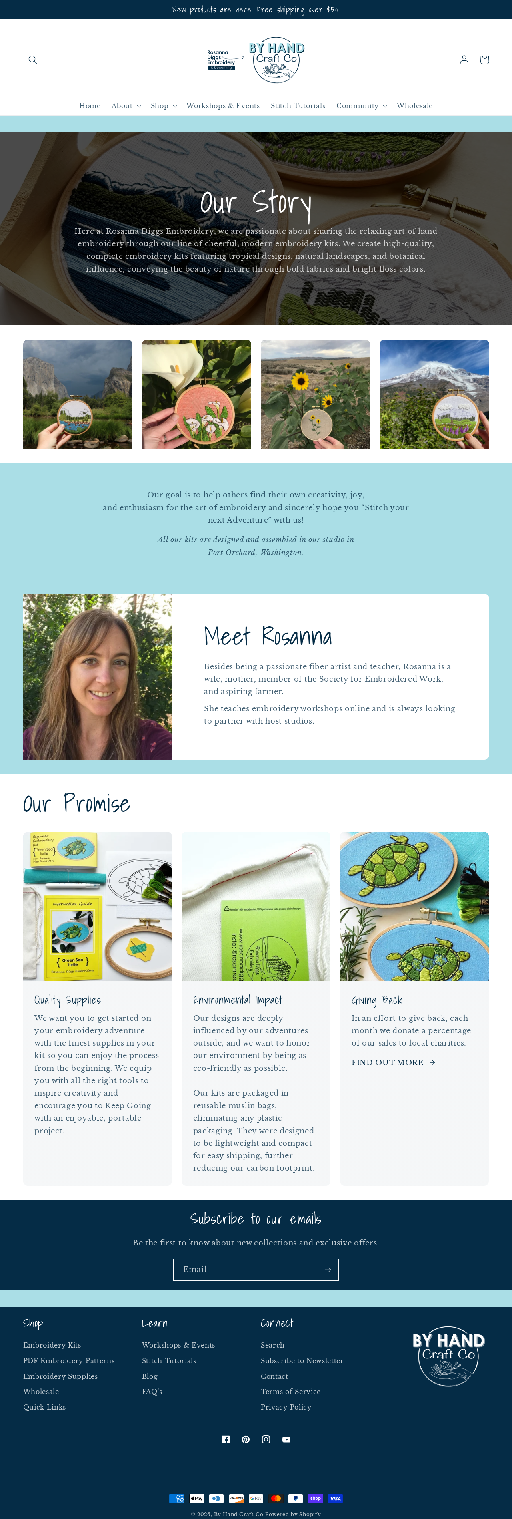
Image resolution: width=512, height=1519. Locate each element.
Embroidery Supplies (60, 1376)
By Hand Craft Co (239, 1514)
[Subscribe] (328, 1269)
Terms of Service (291, 1392)
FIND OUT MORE (388, 1062)
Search (273, 1345)
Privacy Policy (286, 1407)
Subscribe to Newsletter (302, 1361)
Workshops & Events (178, 1345)
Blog (150, 1376)
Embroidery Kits (52, 1345)
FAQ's (152, 1392)
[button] (33, 60)
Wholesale (41, 1392)
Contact (274, 1376)
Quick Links (44, 1407)
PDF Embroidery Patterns (69, 1361)
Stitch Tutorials (169, 1361)
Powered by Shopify (293, 1514)
